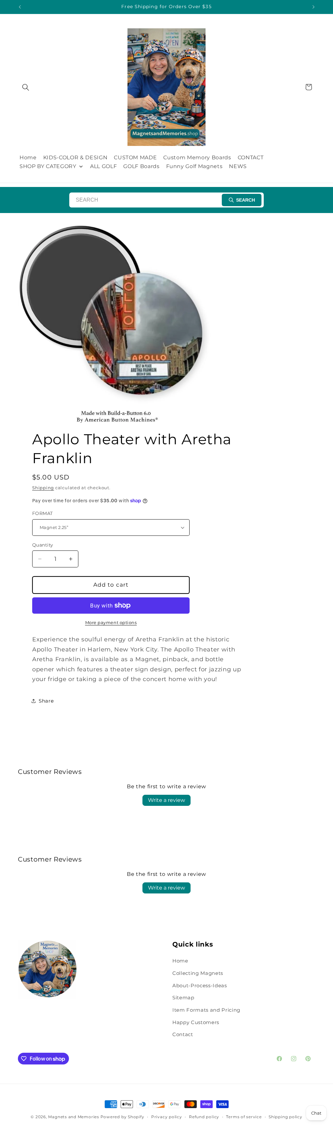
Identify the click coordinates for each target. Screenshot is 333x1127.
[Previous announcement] (20, 7)
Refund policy (204, 1116)
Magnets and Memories (74, 1116)
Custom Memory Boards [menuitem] (197, 157)
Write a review (166, 800)
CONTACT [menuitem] (251, 157)
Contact (182, 1034)
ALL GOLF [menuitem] (103, 166)
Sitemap (183, 997)
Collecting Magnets (197, 973)
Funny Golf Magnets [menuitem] (194, 166)
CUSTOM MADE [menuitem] (135, 157)
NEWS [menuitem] (238, 166)
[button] (25, 87)
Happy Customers (195, 1022)
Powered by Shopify (122, 1116)
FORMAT (42, 513)
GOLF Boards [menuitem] (141, 166)
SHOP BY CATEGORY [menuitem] (48, 166)
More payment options (111, 622)
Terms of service (243, 1116)
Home (180, 961)
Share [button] (46, 701)
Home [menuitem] (28, 157)
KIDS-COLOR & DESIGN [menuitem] (75, 157)
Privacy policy (166, 1116)
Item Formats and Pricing (206, 1010)
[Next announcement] (313, 7)
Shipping (43, 487)
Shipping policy (285, 1116)
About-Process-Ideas (199, 985)
